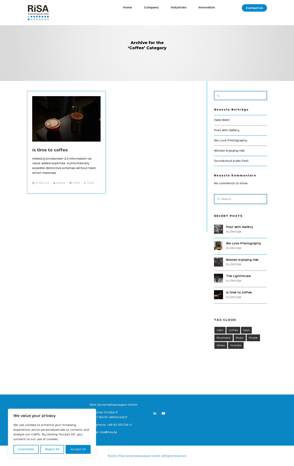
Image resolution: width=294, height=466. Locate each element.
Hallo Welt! (222, 120)
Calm (220, 330)
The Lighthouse (238, 276)
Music (240, 337)
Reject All (52, 449)
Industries (178, 7)
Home (127, 7)
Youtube (235, 345)
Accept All (78, 449)
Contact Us (254, 8)
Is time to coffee (50, 150)
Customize (26, 449)
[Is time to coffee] (66, 119)
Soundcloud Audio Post (231, 161)
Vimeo (221, 345)
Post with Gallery (226, 130)
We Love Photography (230, 140)
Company (151, 7)
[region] (52, 433)
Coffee (76, 183)
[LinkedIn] (155, 414)
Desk (246, 330)
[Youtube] (164, 414)
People (253, 337)
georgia (61, 183)
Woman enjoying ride (229, 150)
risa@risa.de (108, 432)
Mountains (224, 337)
